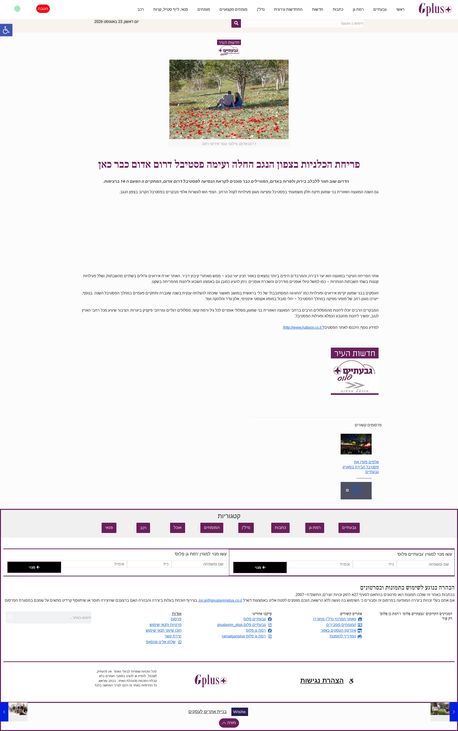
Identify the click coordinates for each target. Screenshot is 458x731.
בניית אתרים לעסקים (207, 711)
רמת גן (358, 9)
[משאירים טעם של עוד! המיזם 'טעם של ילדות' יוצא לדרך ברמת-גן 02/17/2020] (13, 711)
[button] (6, 30)
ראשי (400, 9)
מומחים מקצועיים (233, 9)
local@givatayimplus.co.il (220, 600)
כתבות (338, 9)
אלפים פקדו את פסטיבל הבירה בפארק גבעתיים (361, 467)
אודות (177, 613)
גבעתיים (380, 9)
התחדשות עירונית (288, 9)
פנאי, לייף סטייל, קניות (170, 9)
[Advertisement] (229, 234)
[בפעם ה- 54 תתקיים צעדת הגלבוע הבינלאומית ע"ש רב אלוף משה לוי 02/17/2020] (444, 711)
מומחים (204, 9)
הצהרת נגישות (322, 680)
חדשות (317, 9)
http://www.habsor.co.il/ (302, 327)
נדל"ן (261, 9)
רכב (140, 9)
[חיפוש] (236, 23)
